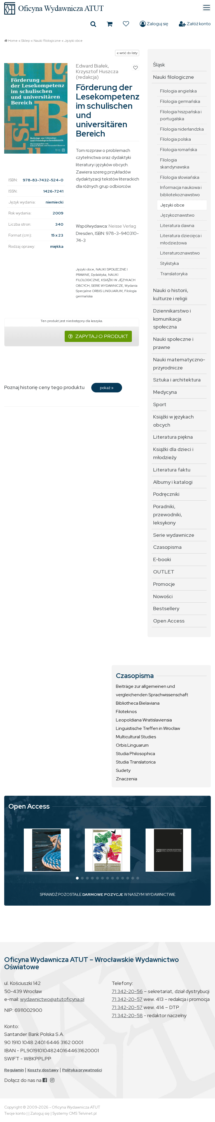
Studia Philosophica (135, 754)
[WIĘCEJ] (46, 850)
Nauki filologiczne (47, 40)
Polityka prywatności (82, 1069)
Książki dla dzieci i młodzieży (173, 453)
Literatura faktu (171, 469)
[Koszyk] (109, 24)
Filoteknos (126, 711)
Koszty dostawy (43, 1069)
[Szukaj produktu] (93, 24)
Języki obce (73, 40)
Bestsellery (166, 608)
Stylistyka (169, 263)
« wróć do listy (127, 53)
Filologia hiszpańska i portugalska (181, 115)
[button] (77, 878)
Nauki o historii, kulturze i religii (170, 294)
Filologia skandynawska (174, 163)
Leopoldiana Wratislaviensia (144, 720)
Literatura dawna (177, 225)
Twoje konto (14, 1113)
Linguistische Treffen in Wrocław (148, 728)
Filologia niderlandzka (182, 129)
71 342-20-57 (127, 999)
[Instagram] (52, 1080)
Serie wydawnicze (173, 535)
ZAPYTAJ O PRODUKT (101, 336)
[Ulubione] (126, 24)
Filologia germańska (180, 101)
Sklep (25, 40)
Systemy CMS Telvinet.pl (74, 1113)
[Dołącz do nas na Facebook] (45, 1080)
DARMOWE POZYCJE (102, 894)
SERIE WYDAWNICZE (107, 285)
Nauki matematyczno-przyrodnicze (179, 363)
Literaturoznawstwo (180, 253)
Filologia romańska (178, 149)
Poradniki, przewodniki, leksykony (167, 514)
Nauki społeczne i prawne (173, 343)
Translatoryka (174, 274)
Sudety (123, 770)
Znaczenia (126, 779)
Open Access (168, 620)
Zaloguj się (157, 24)
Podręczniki (166, 494)
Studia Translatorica (136, 762)
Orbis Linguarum (132, 745)
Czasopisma (167, 547)
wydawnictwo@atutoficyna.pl (52, 999)
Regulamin (14, 1069)
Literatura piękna (173, 437)
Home (13, 40)
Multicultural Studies (136, 737)
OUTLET (163, 571)
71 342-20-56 (127, 991)
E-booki (162, 559)
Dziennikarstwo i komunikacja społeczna (172, 318)
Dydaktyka (98, 274)
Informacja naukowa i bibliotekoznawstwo (181, 191)
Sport (159, 404)
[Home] (107, 8)
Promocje (164, 584)
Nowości (163, 596)
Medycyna (165, 392)
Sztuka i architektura (177, 379)
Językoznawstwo (177, 215)
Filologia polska (175, 139)
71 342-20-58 (127, 1015)
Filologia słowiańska (179, 177)
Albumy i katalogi (173, 482)
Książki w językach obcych (173, 420)
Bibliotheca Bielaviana (138, 703)
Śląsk (159, 64)
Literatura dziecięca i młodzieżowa (181, 239)
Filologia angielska (178, 91)
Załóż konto (198, 24)
